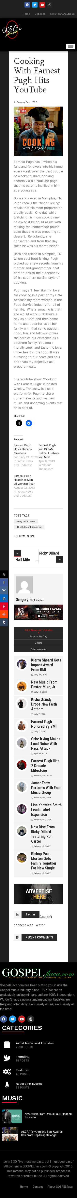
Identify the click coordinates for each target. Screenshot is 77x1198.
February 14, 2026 (42, 797)
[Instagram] (50, 5)
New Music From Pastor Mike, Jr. (44, 684)
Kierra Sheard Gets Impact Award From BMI (46, 665)
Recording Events (29, 1084)
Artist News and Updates (38, 630)
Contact (40, 13)
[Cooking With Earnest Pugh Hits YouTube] (24, 584)
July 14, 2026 (40, 692)
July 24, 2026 (40, 674)
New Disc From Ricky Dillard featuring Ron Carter (43, 834)
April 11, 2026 (40, 753)
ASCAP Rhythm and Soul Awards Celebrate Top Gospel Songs (42, 1133)
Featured (23, 1070)
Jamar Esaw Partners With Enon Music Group (46, 788)
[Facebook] (27, 5)
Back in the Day (38, 636)
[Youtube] (42, 5)
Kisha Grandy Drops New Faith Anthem (44, 704)
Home (26, 13)
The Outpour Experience (29, 527)
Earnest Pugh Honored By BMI (44, 724)
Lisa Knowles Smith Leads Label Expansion (46, 810)
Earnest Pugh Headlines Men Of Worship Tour (24, 479)
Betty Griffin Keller (26, 521)
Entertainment (38, 649)
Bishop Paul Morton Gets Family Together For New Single (43, 860)
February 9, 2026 (42, 846)
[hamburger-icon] (70, 46)
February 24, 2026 (43, 775)
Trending (22, 1057)
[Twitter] (35, 5)
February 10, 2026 (42, 819)
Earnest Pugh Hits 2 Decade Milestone (23, 449)
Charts (38, 642)
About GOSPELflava (62, 13)
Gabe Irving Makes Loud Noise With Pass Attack (45, 743)
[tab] (38, 630)
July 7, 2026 (39, 714)
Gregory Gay (23, 102)
